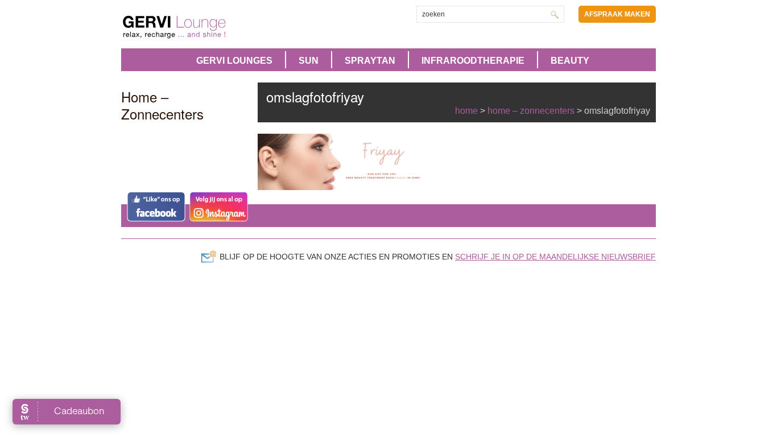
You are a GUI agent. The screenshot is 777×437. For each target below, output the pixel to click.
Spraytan (370, 60)
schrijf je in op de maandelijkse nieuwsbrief (555, 256)
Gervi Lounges (234, 60)
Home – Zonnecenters (531, 111)
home (466, 111)
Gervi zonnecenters (202, 27)
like (156, 206)
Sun (309, 60)
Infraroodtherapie (472, 60)
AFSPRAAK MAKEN (617, 14)
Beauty (570, 60)
